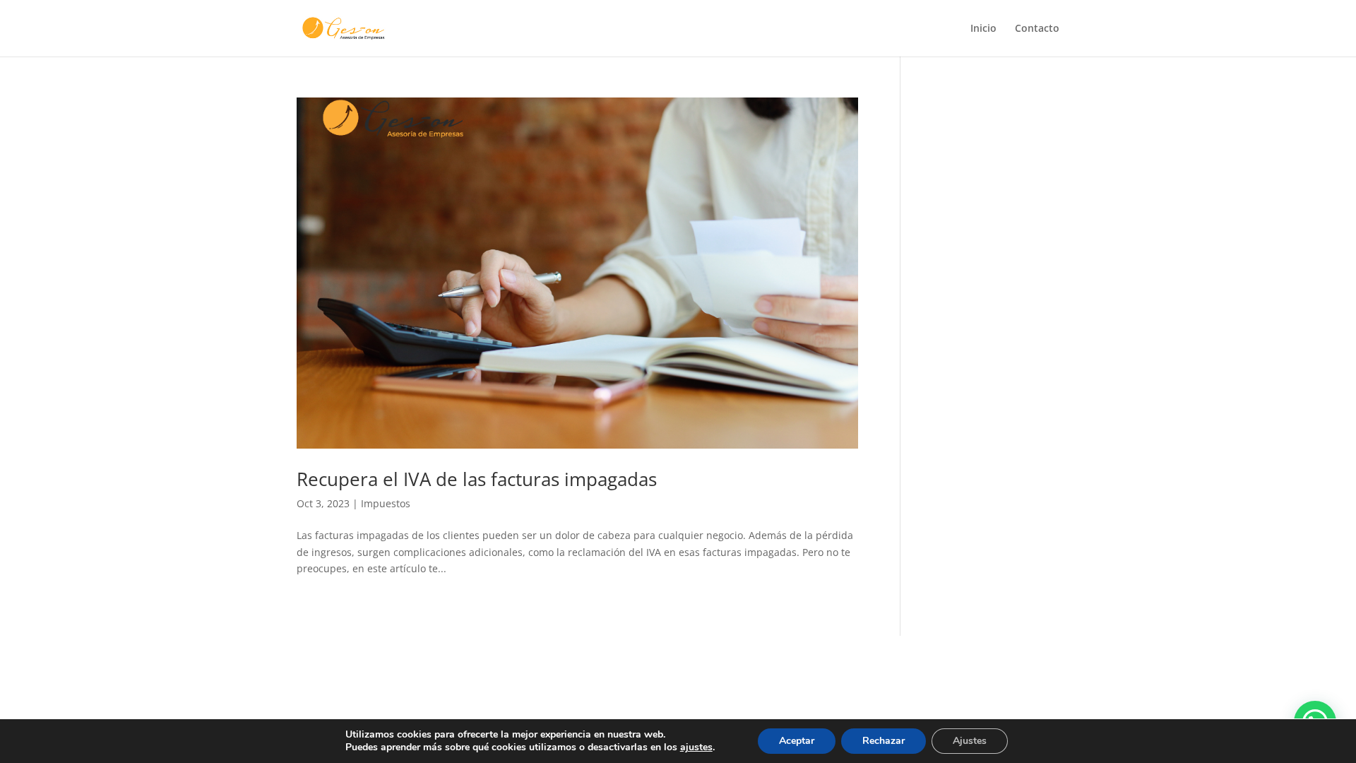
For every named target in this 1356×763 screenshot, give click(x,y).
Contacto (1037, 29)
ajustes (696, 747)
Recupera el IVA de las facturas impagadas (477, 479)
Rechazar (883, 740)
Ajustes (970, 740)
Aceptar (796, 740)
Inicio (983, 29)
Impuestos (385, 503)
